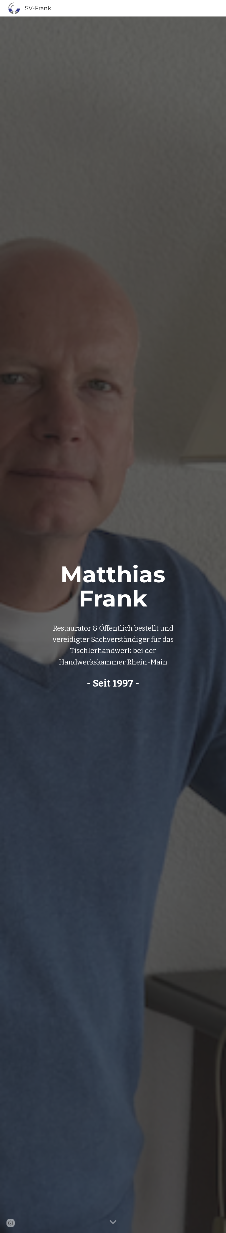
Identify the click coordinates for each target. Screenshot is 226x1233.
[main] (112, 586)
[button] (113, 1222)
